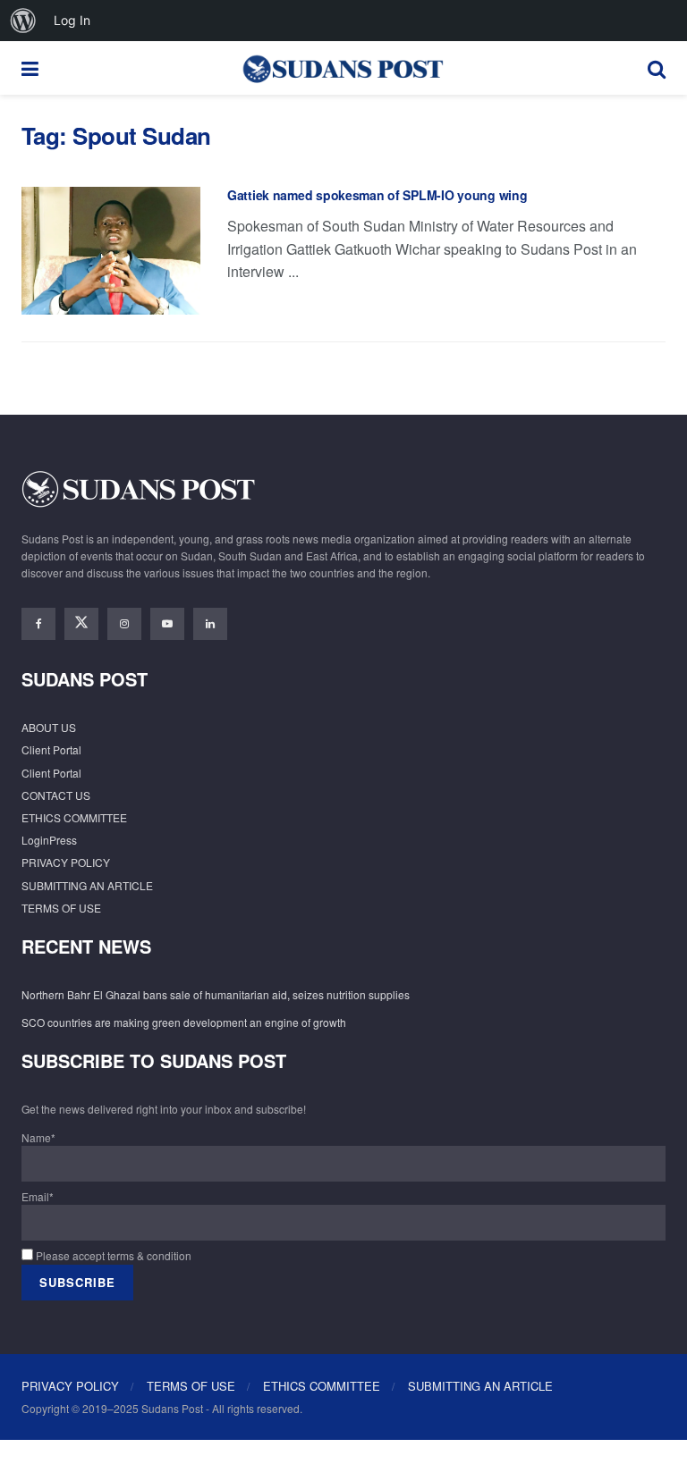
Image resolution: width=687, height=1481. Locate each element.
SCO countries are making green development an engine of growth (183, 1022)
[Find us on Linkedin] (210, 624)
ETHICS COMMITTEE (74, 817)
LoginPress (49, 839)
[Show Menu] (29, 68)
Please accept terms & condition (112, 1255)
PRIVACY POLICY (65, 862)
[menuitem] (23, 20)
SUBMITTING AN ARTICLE (87, 885)
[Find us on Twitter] (81, 624)
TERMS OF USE (61, 907)
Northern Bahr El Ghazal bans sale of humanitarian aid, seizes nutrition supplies (215, 994)
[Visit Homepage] (343, 68)
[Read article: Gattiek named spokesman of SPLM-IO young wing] (110, 251)
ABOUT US (48, 727)
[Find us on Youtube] (167, 624)
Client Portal (51, 749)
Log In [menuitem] (72, 20)
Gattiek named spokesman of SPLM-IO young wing (377, 195)
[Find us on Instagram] (124, 624)
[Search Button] (657, 68)
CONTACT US (55, 795)
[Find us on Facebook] (38, 624)
